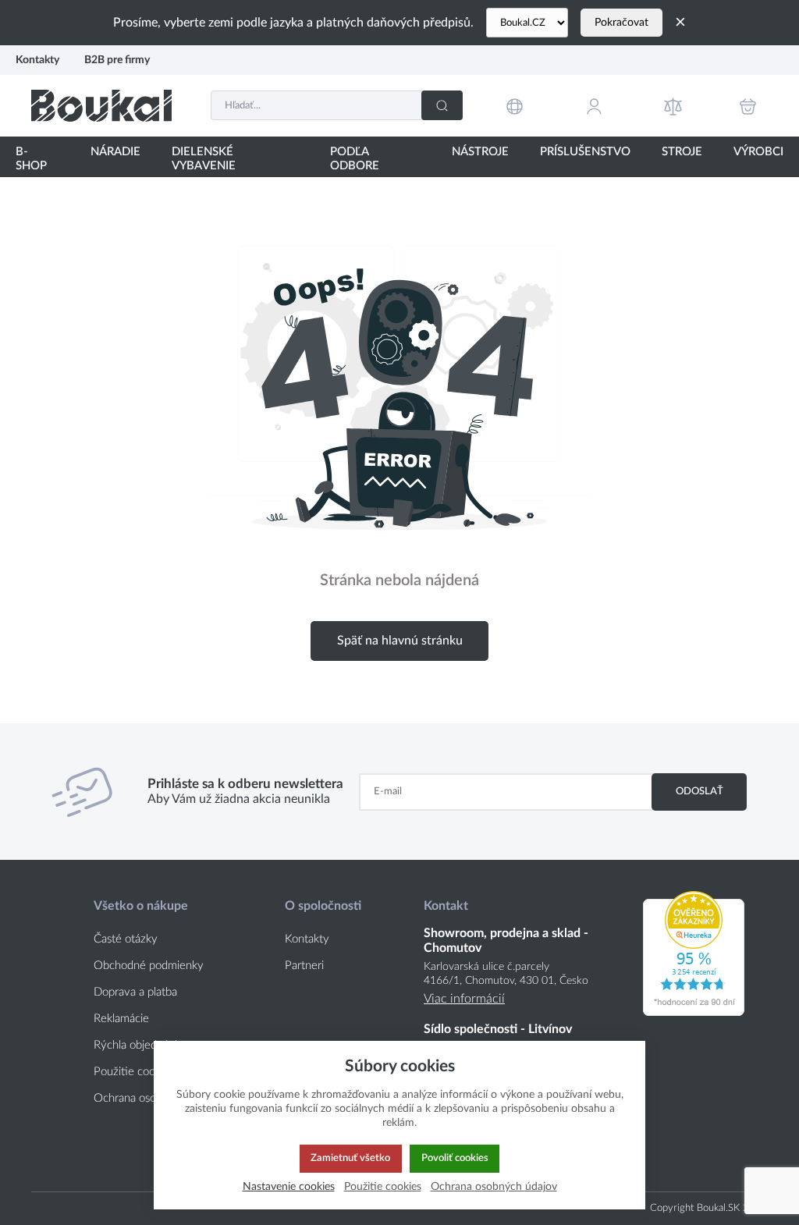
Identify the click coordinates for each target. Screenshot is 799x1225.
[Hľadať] (442, 105)
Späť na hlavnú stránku (400, 640)
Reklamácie (121, 1018)
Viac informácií (464, 998)
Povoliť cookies (454, 1157)
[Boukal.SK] (101, 106)
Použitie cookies (382, 1186)
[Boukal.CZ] (527, 22)
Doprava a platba (135, 992)
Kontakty (37, 60)
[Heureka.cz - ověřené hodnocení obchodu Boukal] (693, 1012)
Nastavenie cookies (289, 1186)
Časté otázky (126, 939)
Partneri (304, 965)
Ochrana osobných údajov (494, 1186)
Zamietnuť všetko (350, 1157)
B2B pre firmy (117, 60)
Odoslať (699, 791)
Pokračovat (621, 22)
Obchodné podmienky (149, 965)
